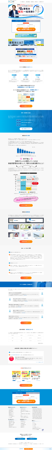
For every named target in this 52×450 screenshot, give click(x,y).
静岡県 (33, 413)
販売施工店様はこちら (20, 438)
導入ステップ (14, 380)
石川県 (34, 412)
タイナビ (34, 422)
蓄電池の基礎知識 (28, 1)
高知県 (36, 417)
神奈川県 (38, 411)
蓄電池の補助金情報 (11, 424)
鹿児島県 (39, 418)
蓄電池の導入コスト (11, 413)
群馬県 (40, 410)
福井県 (36, 412)
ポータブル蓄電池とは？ (12, 416)
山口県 (38, 416)
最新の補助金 (32, 1)
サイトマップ (31, 442)
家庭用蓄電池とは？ (11, 410)
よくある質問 (10, 417)
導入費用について (36, 1)
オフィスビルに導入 (23, 422)
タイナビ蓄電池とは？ (22, 1)
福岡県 (37, 417)
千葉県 (34, 411)
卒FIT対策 (23, 380)
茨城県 (36, 410)
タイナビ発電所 (34, 424)
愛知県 (35, 413)
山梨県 (37, 412)
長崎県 (41, 417)
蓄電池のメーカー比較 (11, 423)
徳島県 (40, 416)
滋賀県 (38, 413)
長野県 (39, 412)
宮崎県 (37, 418)
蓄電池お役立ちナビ (42, 1)
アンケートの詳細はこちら (39, 362)
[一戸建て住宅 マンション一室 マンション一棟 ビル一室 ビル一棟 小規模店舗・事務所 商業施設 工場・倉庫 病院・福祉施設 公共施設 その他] (31, 26)
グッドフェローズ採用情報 (36, 429)
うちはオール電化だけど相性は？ (25, 417)
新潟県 (40, 411)
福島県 (34, 410)
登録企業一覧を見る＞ (40, 343)
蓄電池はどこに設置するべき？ (24, 416)
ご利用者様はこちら (31, 438)
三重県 (37, 413)
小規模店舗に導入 (23, 423)
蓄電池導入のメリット (11, 412)
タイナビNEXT (34, 423)
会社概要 (26, 442)
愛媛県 (34, 417)
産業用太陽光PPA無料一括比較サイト (37, 428)
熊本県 (33, 418)
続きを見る (25, 295)
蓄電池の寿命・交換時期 (12, 422)
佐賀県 (39, 417)
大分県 (35, 418)
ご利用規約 (28, 442)
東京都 (36, 411)
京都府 (40, 413)
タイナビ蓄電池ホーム (21, 442)
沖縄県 (41, 418)
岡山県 (34, 416)
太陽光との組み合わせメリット (24, 410)
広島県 (36, 416)
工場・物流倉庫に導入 (23, 424)
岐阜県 (41, 412)
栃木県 (38, 410)
